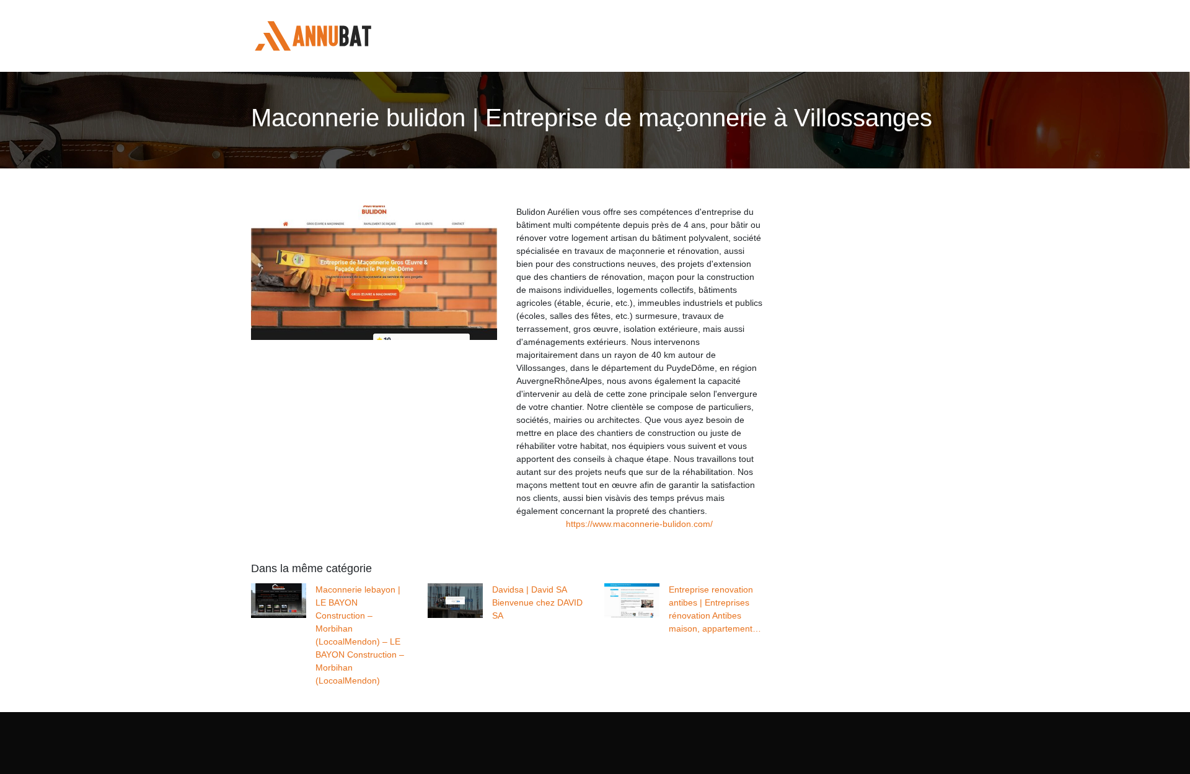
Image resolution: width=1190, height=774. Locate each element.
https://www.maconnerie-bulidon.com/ (639, 524)
